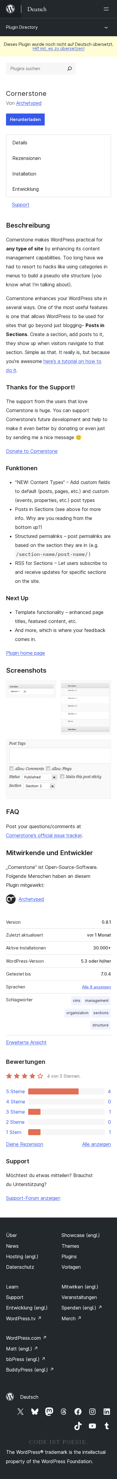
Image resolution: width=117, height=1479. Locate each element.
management (97, 1000)
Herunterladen (25, 119)
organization (77, 1013)
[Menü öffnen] (107, 9)
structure (100, 1025)
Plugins (69, 1256)
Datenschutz (20, 1267)
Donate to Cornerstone (32, 451)
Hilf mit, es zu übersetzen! (59, 48)
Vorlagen (71, 1267)
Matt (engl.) (22, 1349)
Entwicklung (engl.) (27, 1308)
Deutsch (29, 1397)
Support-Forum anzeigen (33, 1198)
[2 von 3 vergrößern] (103, 689)
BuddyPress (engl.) (30, 1370)
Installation (24, 174)
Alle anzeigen (96, 1144)
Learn (12, 1287)
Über (11, 1235)
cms (76, 1000)
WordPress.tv (24, 1318)
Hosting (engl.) (22, 1256)
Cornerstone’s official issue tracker (44, 835)
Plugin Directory (22, 27)
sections (101, 1013)
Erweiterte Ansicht (26, 1042)
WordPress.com (26, 1338)
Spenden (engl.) (82, 1308)
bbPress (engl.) (26, 1359)
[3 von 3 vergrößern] (103, 748)
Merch (72, 1318)
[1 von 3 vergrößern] (48, 689)
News (12, 1246)
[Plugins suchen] (70, 69)
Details (19, 143)
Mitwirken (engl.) (80, 1287)
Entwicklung (25, 189)
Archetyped (29, 103)
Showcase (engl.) (81, 1235)
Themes (70, 1246)
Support (20, 205)
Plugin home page (25, 653)
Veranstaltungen (79, 1297)
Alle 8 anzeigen (96, 987)
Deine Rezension (24, 1144)
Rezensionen (26, 158)
